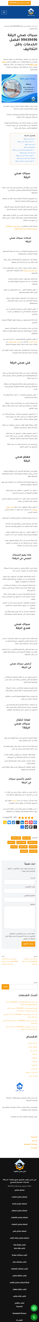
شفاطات (34, 1058)
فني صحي (14, 846)
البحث (35, 983)
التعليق (32, 904)
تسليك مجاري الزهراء (19, 1197)
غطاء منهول (23, 846)
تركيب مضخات (32, 842)
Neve (29, 1186)
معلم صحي (33, 851)
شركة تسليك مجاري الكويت (19, 1282)
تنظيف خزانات (32, 1047)
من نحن (34, 1141)
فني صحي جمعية (31, 1072)
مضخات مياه (33, 1076)
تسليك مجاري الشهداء (19, 1217)
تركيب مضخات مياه (19, 1262)
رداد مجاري (11, 842)
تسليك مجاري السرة (19, 1204)
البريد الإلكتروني (29, 887)
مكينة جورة (24, 851)
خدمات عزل (33, 1051)
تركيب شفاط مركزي (20, 1276)
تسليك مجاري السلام (19, 1210)
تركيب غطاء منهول (19, 1289)
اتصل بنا (34, 1148)
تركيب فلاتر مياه (19, 1248)
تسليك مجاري (21, 842)
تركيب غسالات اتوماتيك (19, 1269)
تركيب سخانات (16, 838)
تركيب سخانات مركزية (19, 1255)
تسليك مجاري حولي (19, 1231)
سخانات (34, 1054)
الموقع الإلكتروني (29, 896)
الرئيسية (34, 26)
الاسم (32, 878)
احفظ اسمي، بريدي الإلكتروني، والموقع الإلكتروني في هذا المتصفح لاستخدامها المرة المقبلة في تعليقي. (20, 936)
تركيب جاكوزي (32, 342)
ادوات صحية (26, 838)
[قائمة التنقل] (4, 12)
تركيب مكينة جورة (19, 1245)
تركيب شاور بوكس (14, 342)
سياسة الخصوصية (30, 1144)
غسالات (34, 1061)
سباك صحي (33, 846)
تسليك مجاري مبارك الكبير (19, 1238)
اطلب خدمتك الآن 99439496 (20, 3)
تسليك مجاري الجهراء (20, 1224)
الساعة (14, 801)
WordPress (11, 1186)
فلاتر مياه (34, 1065)
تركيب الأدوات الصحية (30, 271)
